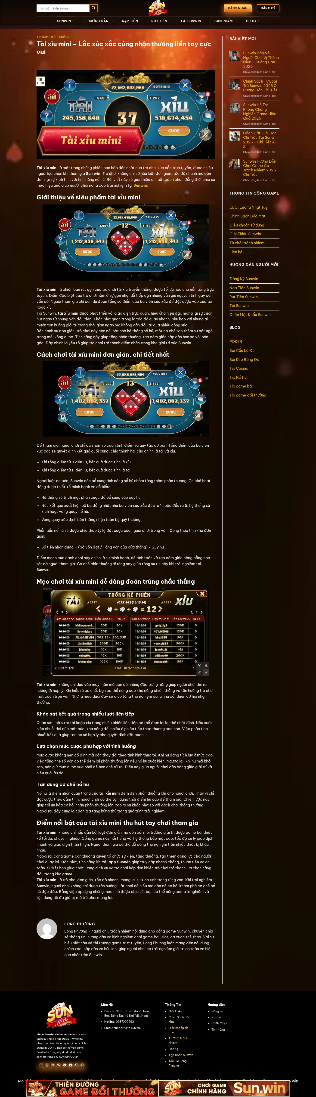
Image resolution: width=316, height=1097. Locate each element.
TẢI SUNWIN (190, 21)
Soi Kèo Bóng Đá (244, 359)
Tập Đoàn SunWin (181, 1055)
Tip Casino (238, 368)
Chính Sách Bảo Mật (247, 216)
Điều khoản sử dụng (246, 225)
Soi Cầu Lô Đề (242, 350)
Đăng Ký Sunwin (243, 278)
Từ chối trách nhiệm (246, 243)
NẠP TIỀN (130, 21)
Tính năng (218, 1029)
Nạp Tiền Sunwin (244, 287)
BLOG (251, 21)
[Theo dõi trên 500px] (76, 1066)
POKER (235, 341)
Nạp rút (216, 1017)
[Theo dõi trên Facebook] (41, 1066)
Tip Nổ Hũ (238, 377)
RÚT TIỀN (159, 21)
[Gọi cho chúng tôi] (58, 1066)
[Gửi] (93, 8)
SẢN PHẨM (223, 21)
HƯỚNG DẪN (97, 21)
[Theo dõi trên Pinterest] (64, 1066)
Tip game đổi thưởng (53, 37)
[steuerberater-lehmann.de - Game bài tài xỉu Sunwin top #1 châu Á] (158, 8)
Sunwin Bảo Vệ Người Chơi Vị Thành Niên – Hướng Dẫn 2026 (261, 60)
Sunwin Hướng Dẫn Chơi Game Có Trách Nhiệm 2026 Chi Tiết (259, 168)
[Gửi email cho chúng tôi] (53, 1066)
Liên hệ (235, 252)
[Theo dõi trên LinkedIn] (70, 1066)
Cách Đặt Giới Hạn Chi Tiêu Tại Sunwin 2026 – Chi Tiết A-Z (260, 140)
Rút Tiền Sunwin (243, 296)
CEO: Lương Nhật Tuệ (248, 207)
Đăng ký (217, 1011)
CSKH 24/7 (219, 1023)
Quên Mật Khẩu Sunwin (250, 314)
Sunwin (140, 185)
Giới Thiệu (175, 1011)
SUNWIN (64, 21)
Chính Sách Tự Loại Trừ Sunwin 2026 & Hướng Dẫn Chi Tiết (260, 85)
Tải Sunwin (239, 305)
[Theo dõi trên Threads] (47, 1066)
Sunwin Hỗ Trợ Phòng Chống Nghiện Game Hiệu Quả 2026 (259, 112)
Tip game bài (241, 386)
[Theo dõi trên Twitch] (82, 1066)
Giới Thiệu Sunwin (245, 234)
